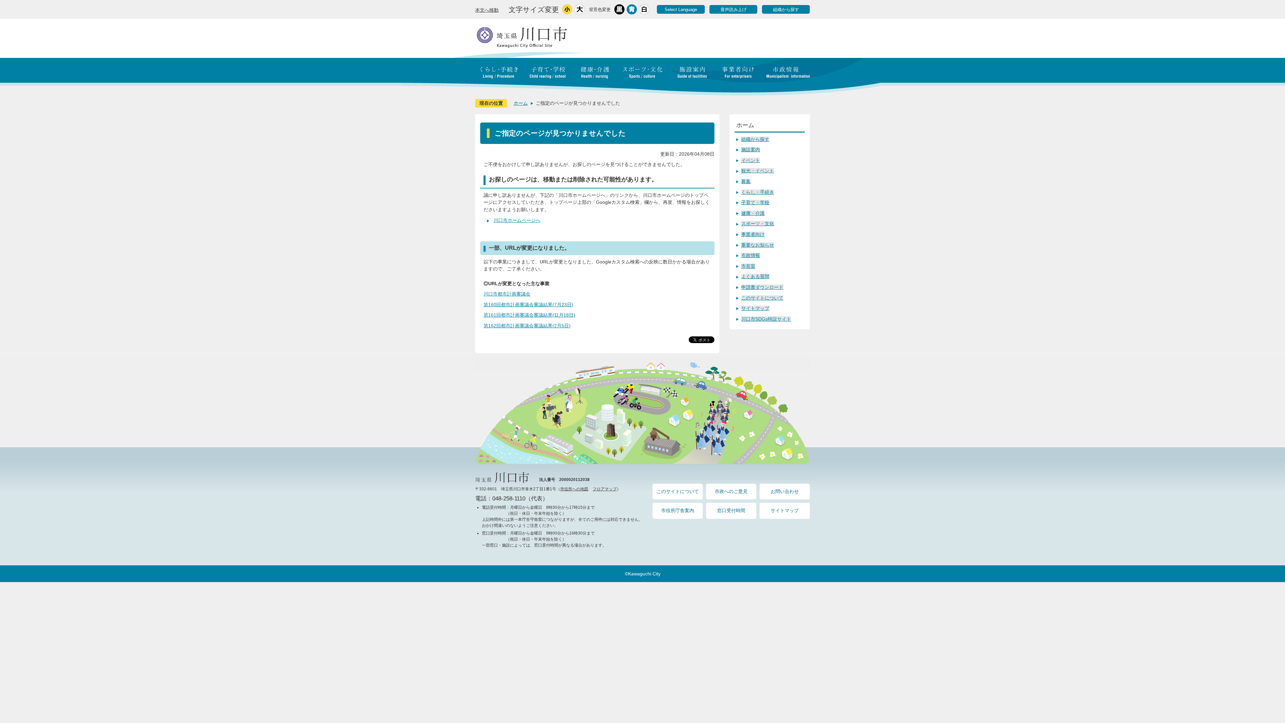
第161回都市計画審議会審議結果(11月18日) (529, 315)
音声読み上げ (733, 9)
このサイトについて (678, 491)
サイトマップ (785, 510)
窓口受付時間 (731, 510)
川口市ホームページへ (517, 220)
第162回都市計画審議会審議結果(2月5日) (527, 325)
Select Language (681, 9)
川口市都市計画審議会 (507, 294)
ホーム (521, 103)
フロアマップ (605, 489)
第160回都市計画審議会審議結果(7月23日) (528, 304)
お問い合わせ (785, 491)
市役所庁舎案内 (677, 510)
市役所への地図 (574, 489)
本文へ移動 (487, 10)
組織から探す (786, 9)
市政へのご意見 (731, 491)
